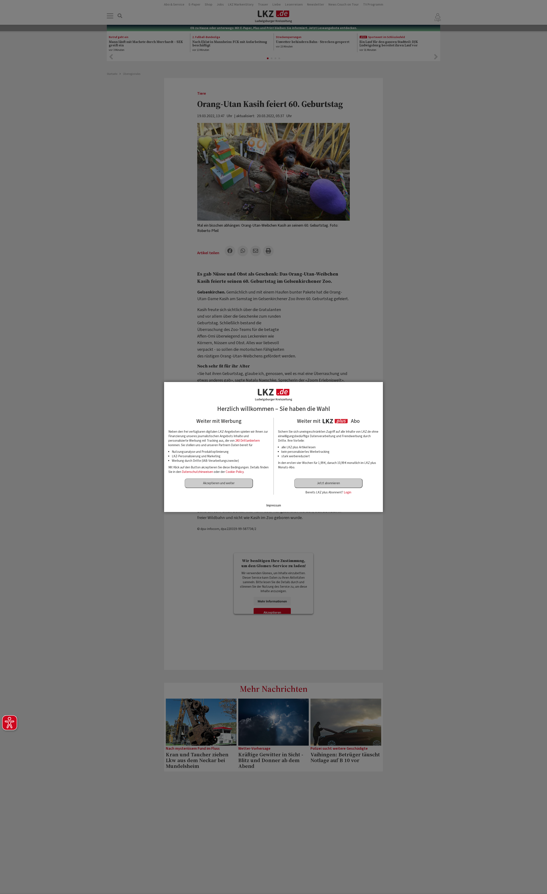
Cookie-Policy (235, 472)
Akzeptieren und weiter (219, 483)
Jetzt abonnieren (328, 483)
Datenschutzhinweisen (197, 472)
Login (347, 492)
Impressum (273, 505)
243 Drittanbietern (247, 440)
